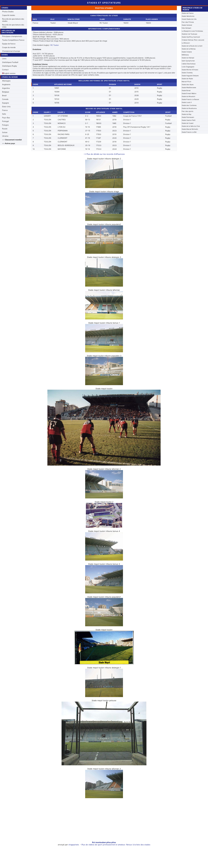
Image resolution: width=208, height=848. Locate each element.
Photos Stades (8, 11)
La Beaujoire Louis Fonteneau (192, 31)
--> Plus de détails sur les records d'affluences (104, 154)
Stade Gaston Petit (188, 120)
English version (9, 73)
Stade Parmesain (188, 117)
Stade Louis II (187, 102)
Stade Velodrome (188, 16)
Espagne (5, 103)
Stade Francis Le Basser (190, 99)
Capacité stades (8, 15)
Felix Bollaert (186, 28)
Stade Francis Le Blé (189, 132)
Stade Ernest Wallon (189, 93)
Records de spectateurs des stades (13, 20)
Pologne (5, 125)
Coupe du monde (9, 47)
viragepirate (73, 844)
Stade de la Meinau (189, 49)
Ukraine (5, 136)
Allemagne (6, 81)
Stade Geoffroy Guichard (191, 37)
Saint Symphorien (188, 61)
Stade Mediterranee (189, 87)
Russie (4, 129)
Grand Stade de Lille (189, 19)
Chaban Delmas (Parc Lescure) (193, 40)
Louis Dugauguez (188, 67)
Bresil (4, 95)
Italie (4, 114)
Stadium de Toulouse (189, 34)
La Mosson (186, 43)
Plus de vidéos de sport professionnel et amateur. (103, 844)
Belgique (5, 92)
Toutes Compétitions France (13, 40)
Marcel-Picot (186, 82)
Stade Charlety (187, 73)
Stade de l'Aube (187, 79)
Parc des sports (187, 111)
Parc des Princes (188, 22)
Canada (5, 99)
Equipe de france (8, 44)
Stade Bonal (186, 90)
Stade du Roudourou (189, 108)
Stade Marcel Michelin (190, 129)
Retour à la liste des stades (138, 844)
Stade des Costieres (189, 105)
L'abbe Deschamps (189, 64)
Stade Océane (187, 52)
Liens (4, 58)
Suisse (4, 132)
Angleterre (6, 84)
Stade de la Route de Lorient (192, 46)
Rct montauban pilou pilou (104, 842)
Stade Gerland (187, 25)
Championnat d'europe (11, 51)
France (5, 110)
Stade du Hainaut (188, 58)
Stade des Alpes (188, 85)
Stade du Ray (186, 114)
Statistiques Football (10, 62)
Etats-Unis (6, 106)
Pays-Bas (6, 118)
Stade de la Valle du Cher (191, 126)
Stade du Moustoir (188, 96)
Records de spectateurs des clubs (13, 26)
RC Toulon (55, 45)
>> (12, 140)
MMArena (185, 55)
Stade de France (187, 13)
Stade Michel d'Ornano (190, 70)
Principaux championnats (12, 36)
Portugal (5, 121)
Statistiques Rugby (9, 66)
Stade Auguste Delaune (190, 76)
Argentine (6, 88)
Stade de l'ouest (187, 123)
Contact (5, 70)
